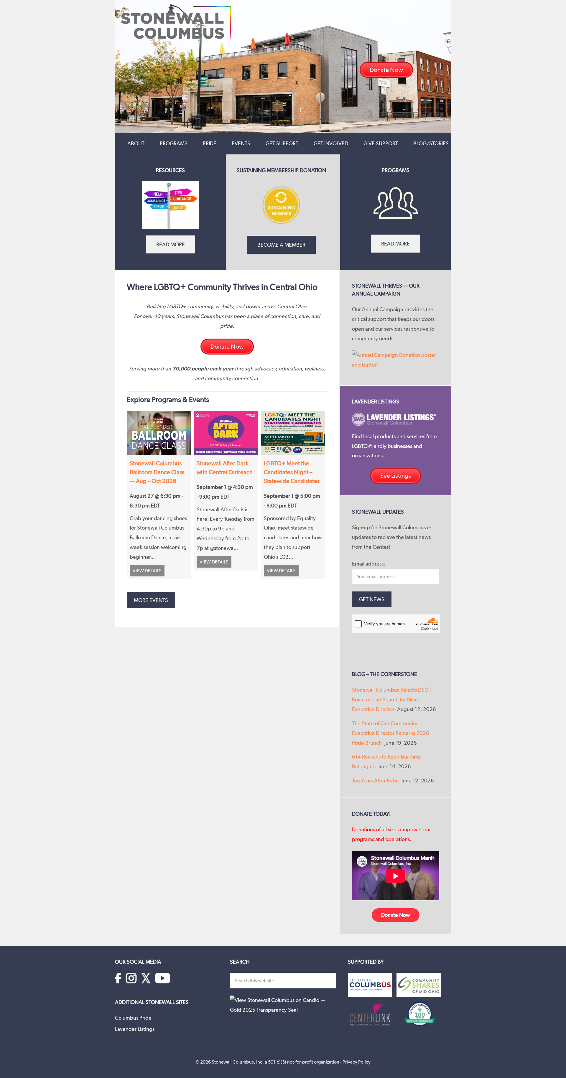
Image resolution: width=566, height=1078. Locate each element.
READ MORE (170, 244)
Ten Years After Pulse (375, 780)
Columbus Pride (133, 1018)
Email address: (368, 564)
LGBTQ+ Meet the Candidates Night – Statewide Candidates (292, 472)
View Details (147, 570)
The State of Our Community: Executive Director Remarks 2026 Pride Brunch (390, 733)
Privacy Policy (357, 1062)
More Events (151, 600)
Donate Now (395, 915)
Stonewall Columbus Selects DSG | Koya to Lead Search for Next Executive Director (391, 699)
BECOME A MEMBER (281, 245)
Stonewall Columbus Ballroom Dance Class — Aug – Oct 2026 (157, 472)
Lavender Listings (134, 1029)
